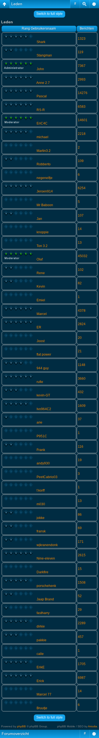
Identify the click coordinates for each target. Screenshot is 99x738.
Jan (39, 219)
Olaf (40, 259)
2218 (82, 134)
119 (80, 52)
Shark (41, 42)
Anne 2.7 (43, 83)
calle (40, 654)
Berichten (87, 28)
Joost (41, 341)
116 (80, 447)
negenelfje (45, 178)
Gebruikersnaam (43, 28)
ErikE (41, 667)
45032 (82, 256)
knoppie (43, 232)
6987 (82, 678)
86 (80, 514)
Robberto (44, 164)
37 (80, 419)
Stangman (44, 55)
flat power (44, 354)
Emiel (41, 300)
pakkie (41, 640)
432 (81, 392)
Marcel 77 (44, 694)
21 (80, 351)
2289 (82, 623)
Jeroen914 (45, 191)
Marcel (42, 314)
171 (81, 542)
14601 (82, 120)
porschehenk (46, 586)
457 (81, 637)
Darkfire (42, 572)
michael (42, 137)
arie (39, 422)
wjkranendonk (47, 545)
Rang (26, 28)
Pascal (42, 96)
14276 (82, 93)
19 (80, 460)
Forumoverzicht (15, 733)
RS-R (41, 110)
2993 (82, 79)
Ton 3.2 (42, 246)
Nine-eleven (46, 558)
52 (80, 596)
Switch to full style (49, 14)
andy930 (43, 463)
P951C (42, 436)
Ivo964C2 (44, 409)
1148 (81, 365)
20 (80, 338)
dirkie (41, 626)
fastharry (43, 613)
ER (39, 327)
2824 (82, 324)
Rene (41, 273)
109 (81, 161)
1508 (82, 582)
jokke (41, 518)
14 (80, 229)
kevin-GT (43, 395)
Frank (41, 450)
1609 (82, 406)
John (40, 69)
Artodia (92, 726)
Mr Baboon (45, 205)
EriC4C (42, 123)
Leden (16, 4)
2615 (82, 555)
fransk (41, 531)
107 (81, 215)
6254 (82, 188)
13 (80, 243)
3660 (82, 379)
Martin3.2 (44, 151)
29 (80, 610)
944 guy (43, 368)
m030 (41, 504)
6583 (82, 107)
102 (81, 270)
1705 (82, 664)
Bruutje (42, 708)
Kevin (41, 286)
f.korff (41, 490)
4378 (82, 311)
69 (80, 528)
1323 (82, 39)
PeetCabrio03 (47, 477)
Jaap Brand (45, 599)
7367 (82, 66)
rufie (40, 382)
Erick (40, 681)
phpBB (21, 726)
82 (80, 283)
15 (80, 569)
